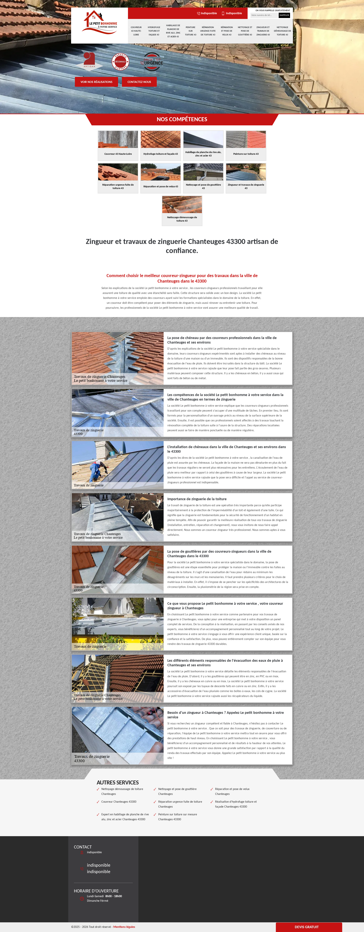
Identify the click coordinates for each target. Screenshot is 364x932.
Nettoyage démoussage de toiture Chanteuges (122, 792)
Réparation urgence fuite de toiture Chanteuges (180, 804)
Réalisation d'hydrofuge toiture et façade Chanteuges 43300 (236, 804)
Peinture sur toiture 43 (190, 31)
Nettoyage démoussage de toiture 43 (282, 31)
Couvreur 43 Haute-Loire (136, 31)
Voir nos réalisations (96, 82)
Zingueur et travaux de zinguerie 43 (263, 31)
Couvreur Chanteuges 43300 (118, 801)
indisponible (209, 13)
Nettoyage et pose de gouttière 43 (245, 31)
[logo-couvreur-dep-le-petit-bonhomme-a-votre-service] (99, 22)
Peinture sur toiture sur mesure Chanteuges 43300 (177, 817)
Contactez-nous (139, 82)
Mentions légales (124, 927)
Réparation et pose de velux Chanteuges (232, 792)
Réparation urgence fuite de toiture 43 (208, 31)
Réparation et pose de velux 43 (227, 31)
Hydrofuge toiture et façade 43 (154, 31)
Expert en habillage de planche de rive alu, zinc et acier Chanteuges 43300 (125, 817)
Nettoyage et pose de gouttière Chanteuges (177, 792)
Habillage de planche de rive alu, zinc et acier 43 (173, 31)
